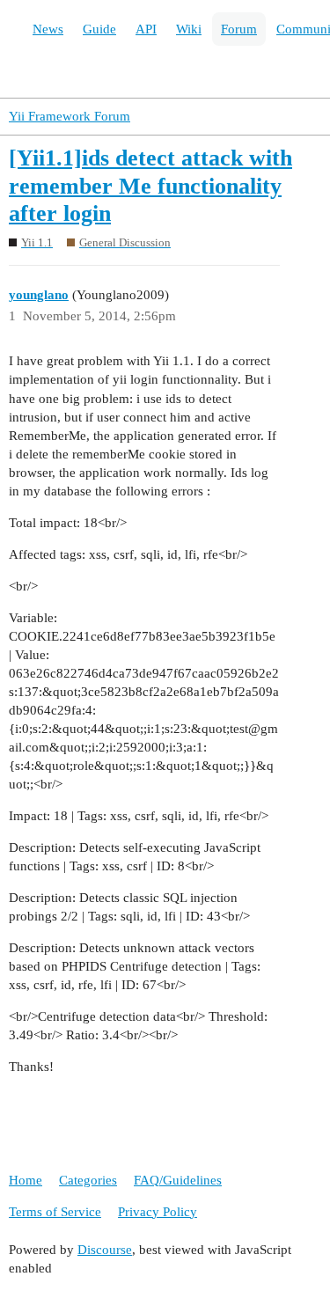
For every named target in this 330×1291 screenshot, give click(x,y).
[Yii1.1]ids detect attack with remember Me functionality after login (150, 185)
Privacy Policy (157, 1212)
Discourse (104, 1250)
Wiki (189, 29)
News (48, 29)
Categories (88, 1180)
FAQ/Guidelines (178, 1180)
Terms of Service (55, 1212)
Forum (239, 29)
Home (25, 1180)
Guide (99, 29)
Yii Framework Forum (69, 116)
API (146, 29)
